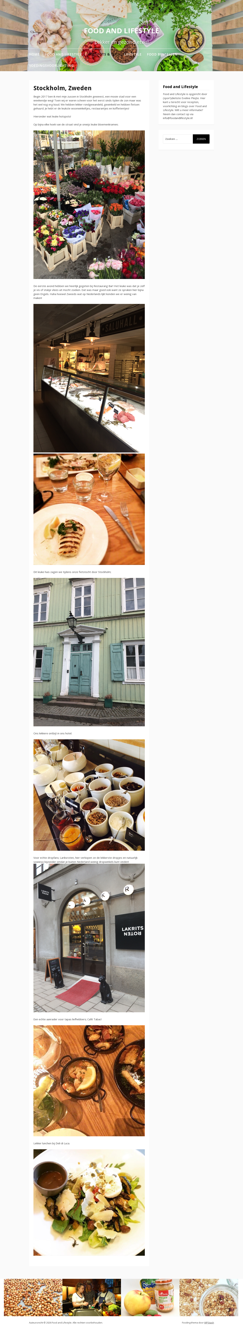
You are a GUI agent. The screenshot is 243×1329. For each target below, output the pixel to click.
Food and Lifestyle (121, 30)
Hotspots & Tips (103, 54)
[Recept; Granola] (208, 1297)
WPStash (209, 1322)
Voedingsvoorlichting (51, 65)
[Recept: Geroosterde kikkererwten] (33, 1297)
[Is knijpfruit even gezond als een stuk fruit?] (150, 1297)
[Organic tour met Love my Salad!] (91, 1297)
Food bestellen (162, 54)
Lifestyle (133, 54)
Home (34, 54)
